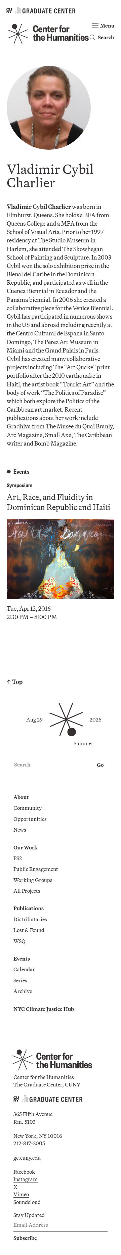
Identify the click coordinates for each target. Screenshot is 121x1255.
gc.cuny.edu (27, 1157)
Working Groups (32, 880)
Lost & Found (28, 930)
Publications (28, 908)
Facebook (24, 1171)
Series (20, 980)
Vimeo (21, 1194)
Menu (107, 25)
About (21, 797)
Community (27, 807)
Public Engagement (35, 869)
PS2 (17, 858)
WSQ (19, 941)
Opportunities (30, 819)
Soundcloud (27, 1202)
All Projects (26, 890)
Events (21, 958)
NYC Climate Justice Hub (43, 1009)
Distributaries (30, 919)
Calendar (24, 969)
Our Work (25, 847)
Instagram (25, 1179)
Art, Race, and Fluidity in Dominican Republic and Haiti (58, 502)
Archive (22, 991)
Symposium (20, 485)
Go (100, 764)
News (19, 829)
